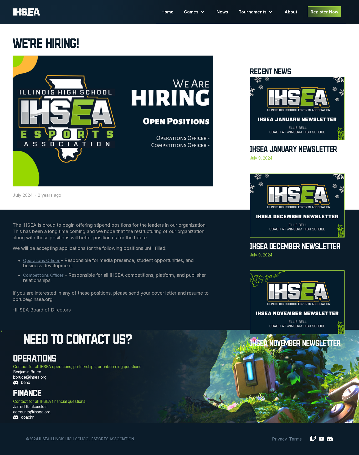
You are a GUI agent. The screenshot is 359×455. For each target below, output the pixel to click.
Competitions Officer (43, 275)
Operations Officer (41, 260)
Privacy (279, 439)
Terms (295, 439)
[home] (84, 12)
